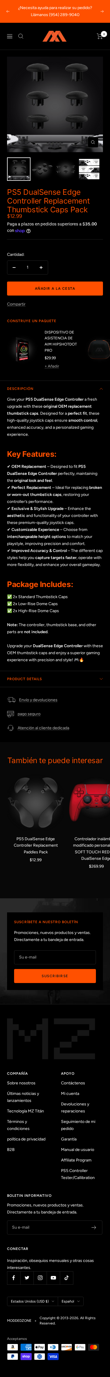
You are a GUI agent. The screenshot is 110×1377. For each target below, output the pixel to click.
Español (68, 1301)
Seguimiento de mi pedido (78, 1125)
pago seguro (29, 713)
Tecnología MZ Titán (25, 1111)
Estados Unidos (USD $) (30, 1301)
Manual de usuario (77, 1149)
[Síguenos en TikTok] (66, 1277)
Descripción (20, 389)
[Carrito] (100, 36)
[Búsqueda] (20, 36)
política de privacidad (26, 1139)
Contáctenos (73, 1083)
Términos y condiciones (18, 1125)
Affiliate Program (76, 1160)
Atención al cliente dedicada (43, 727)
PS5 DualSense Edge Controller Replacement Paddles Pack (36, 845)
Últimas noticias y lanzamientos (23, 1097)
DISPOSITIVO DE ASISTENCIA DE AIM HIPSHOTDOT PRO (61, 341)
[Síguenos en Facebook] (13, 1277)
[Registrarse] (94, 1227)
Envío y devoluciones (38, 699)
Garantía (69, 1139)
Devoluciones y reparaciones (75, 1108)
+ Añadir (52, 366)
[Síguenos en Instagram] (40, 1277)
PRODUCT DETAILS (24, 679)
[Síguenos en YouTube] (53, 1277)
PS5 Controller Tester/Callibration (78, 1174)
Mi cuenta (70, 1093)
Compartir (16, 304)
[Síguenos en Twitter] (26, 1277)
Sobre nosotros (21, 1083)
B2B (11, 1149)
